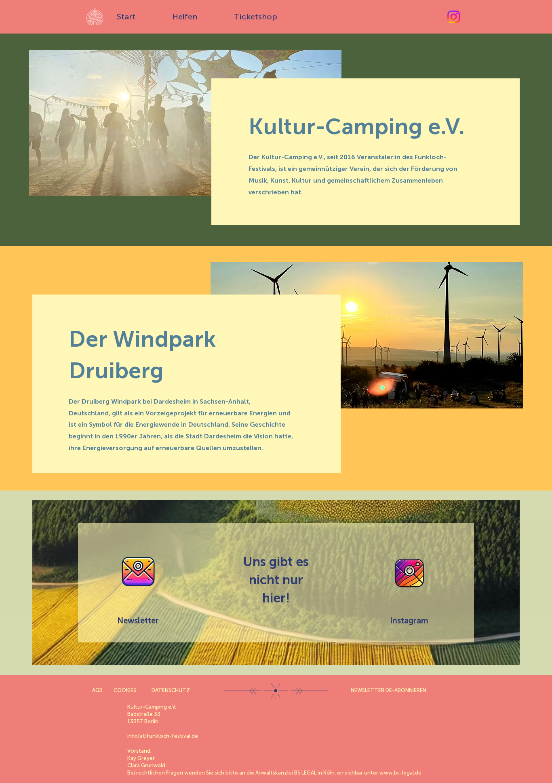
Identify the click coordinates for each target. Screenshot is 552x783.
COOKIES (125, 690)
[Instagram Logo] (409, 574)
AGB (97, 690)
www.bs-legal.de (400, 773)
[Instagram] (453, 16)
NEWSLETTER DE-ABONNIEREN (388, 690)
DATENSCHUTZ (171, 690)
